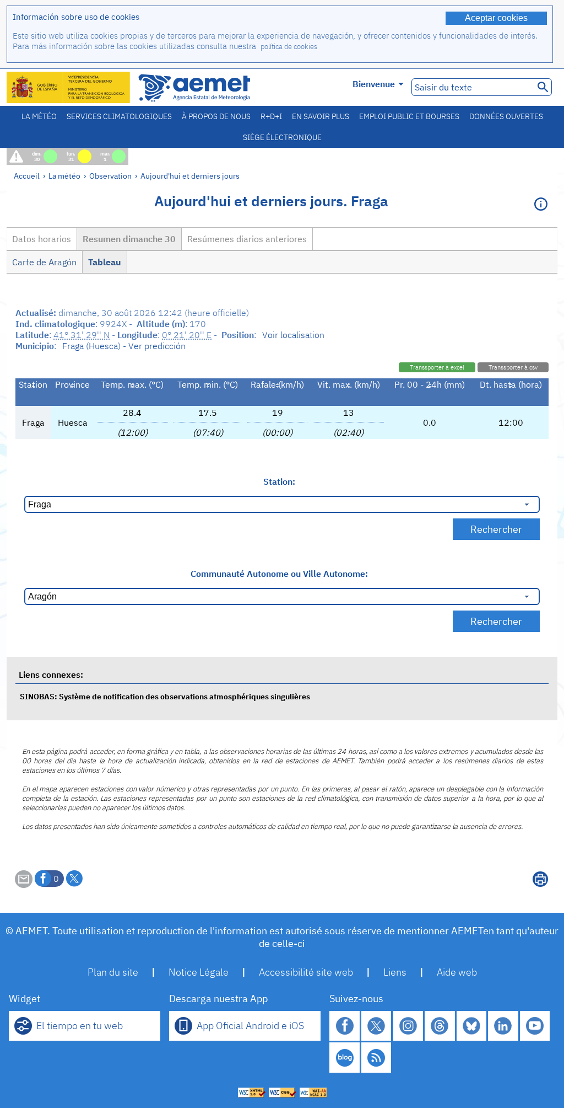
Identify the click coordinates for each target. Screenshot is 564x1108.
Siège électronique (282, 137)
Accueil (27, 175)
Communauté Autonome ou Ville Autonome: (279, 573)
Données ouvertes (506, 116)
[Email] (23, 884)
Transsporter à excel (437, 367)
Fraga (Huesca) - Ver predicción (124, 345)
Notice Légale (199, 972)
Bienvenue (373, 83)
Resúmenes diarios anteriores (247, 238)
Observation (110, 175)
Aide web (457, 972)
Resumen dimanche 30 (129, 238)
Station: (279, 481)
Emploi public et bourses (409, 116)
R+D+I (271, 116)
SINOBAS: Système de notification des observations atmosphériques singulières (165, 696)
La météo (39, 116)
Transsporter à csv (513, 367)
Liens (394, 972)
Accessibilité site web (306, 972)
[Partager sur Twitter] (74, 878)
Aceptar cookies (496, 18)
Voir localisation (293, 334)
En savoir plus (320, 116)
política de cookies (289, 46)
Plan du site (113, 972)
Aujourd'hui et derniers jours (190, 175)
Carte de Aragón (44, 261)
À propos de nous (216, 116)
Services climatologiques (119, 116)
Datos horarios (41, 238)
